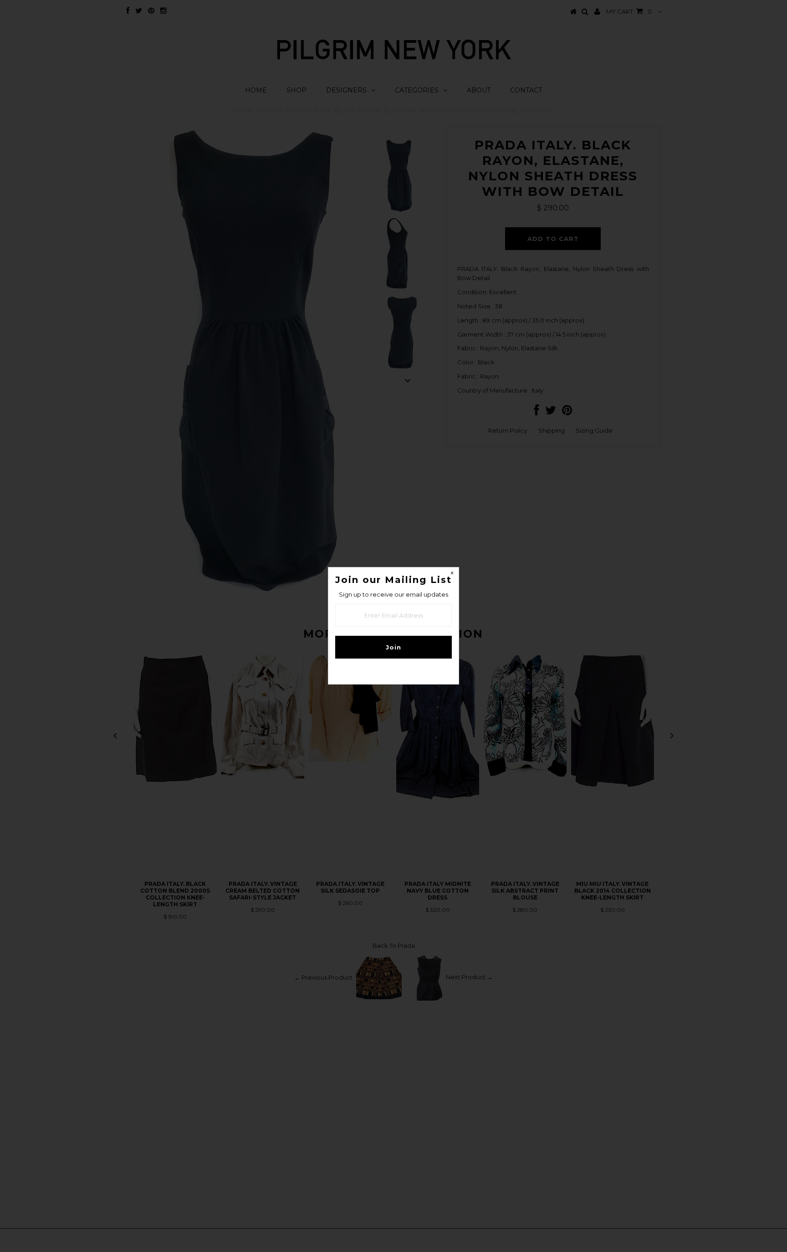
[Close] (452, 574)
